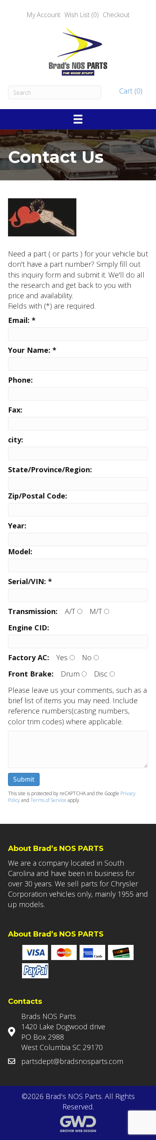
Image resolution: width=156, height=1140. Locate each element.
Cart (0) (129, 91)
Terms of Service (48, 800)
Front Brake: (31, 674)
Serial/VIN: (30, 581)
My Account (43, 14)
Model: (20, 551)
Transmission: (33, 611)
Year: (17, 525)
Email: (22, 320)
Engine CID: (28, 627)
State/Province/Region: (50, 469)
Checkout (116, 14)
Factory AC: (28, 657)
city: (15, 439)
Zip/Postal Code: (37, 496)
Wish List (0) (81, 14)
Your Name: (32, 350)
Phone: (20, 380)
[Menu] (78, 119)
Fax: (15, 410)
